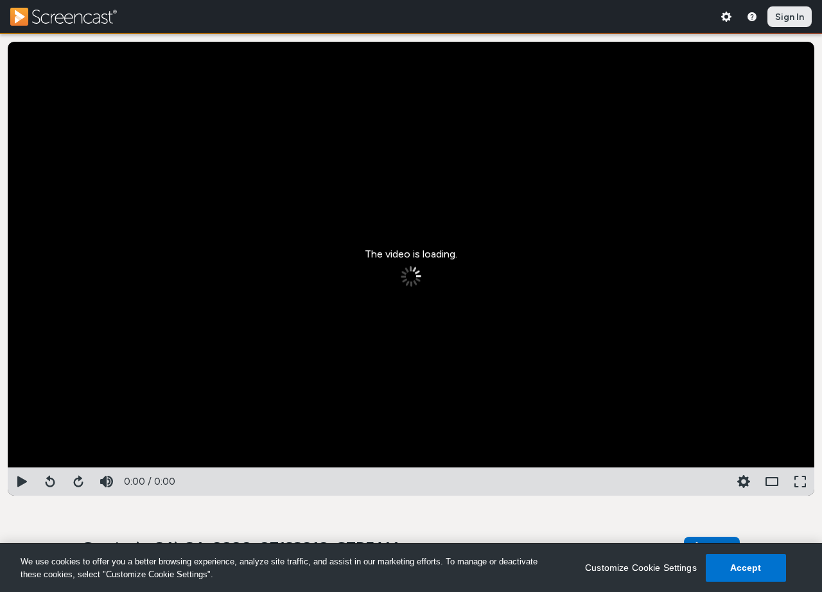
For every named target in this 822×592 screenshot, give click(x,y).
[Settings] (726, 16)
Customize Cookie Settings (641, 567)
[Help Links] (752, 16)
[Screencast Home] (72, 17)
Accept (746, 567)
